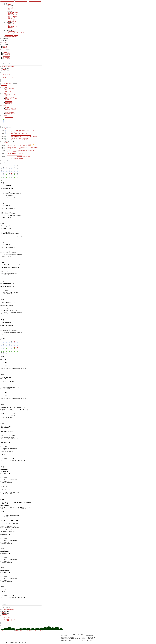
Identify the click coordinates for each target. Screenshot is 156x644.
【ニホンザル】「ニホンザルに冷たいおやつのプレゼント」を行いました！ (23, 150)
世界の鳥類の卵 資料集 (10, 113)
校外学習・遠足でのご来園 (11, 98)
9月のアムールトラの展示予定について (19, 138)
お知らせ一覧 (11, 9)
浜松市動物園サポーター (13, 21)
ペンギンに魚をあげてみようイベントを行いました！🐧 (19, 145)
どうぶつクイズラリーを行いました (14, 155)
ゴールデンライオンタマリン (14, 25)
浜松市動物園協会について (21, 630)
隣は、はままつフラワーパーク (7, 1)
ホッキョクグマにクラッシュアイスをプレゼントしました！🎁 (20, 144)
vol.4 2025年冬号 (6, 54)
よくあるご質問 (11, 19)
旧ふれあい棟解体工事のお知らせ (18, 131)
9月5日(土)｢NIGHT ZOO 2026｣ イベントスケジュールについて (24, 130)
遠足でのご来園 (11, 17)
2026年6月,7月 (6, 47)
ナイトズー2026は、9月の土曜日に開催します (21, 135)
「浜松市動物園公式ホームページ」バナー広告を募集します (24, 136)
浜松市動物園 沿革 (12, 14)
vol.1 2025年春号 (6, 58)
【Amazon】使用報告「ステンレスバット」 (16, 153)
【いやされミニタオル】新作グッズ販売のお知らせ (22, 139)
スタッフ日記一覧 (12, 31)
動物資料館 (9, 22)
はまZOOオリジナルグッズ (9, 75)
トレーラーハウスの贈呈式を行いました (15, 158)
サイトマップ (43, 630)
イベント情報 (10, 5)
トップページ (8, 4)
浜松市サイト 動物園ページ (6, 630)
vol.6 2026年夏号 (6, 52)
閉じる (1, 200)
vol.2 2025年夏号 (6, 57)
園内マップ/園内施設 (9, 97)
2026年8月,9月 (6, 46)
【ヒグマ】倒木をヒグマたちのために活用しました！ (18, 156)
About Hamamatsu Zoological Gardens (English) (14, 32)
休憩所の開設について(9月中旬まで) (19, 133)
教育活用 (10, 18)
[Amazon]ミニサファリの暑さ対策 (14, 148)
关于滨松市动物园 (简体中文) (11, 35)
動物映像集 (10, 27)
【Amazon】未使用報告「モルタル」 (15, 151)
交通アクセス (11, 13)
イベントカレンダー (12, 7)
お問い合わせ (37, 630)
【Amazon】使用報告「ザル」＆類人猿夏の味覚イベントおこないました (22, 147)
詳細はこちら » (4, 69)
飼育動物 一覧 (11, 23)
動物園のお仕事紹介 (12, 29)
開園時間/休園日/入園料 (13, 12)
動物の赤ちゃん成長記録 (13, 26)
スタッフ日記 (10, 30)
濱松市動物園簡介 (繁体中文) (11, 36)
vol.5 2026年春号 (6, 53)
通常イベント (11, 8)
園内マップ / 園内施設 (12, 16)
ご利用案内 (9, 11)
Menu (5, 3)
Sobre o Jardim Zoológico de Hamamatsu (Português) (15, 33)
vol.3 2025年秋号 (6, 56)
